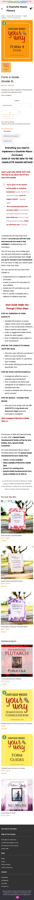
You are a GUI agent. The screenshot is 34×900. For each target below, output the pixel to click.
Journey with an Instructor (13, 16)
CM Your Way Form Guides (14, 124)
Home (3, 16)
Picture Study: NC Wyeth (8, 813)
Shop (3, 858)
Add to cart (7, 116)
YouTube (4, 883)
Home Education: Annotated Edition (11, 535)
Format (17, 100)
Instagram (4, 880)
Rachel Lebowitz (26, 124)
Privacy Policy (5, 864)
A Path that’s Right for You (9, 842)
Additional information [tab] (11, 136)
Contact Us (5, 886)
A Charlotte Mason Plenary (17, 8)
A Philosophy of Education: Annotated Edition (14, 627)
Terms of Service (6, 867)
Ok (17, 897)
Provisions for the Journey (9, 845)
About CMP (4, 848)
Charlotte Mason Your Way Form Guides (13, 768)
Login (3, 861)
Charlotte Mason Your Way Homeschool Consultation (16, 723)
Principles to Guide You (8, 839)
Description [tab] (7, 131)
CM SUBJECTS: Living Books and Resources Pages (18, 408)
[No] (32, 894)
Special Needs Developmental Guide (11, 581)
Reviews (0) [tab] (7, 141)
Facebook (4, 877)
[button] (30, 23)
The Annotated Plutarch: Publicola (11, 679)
